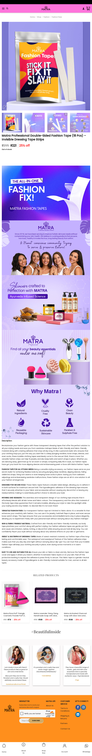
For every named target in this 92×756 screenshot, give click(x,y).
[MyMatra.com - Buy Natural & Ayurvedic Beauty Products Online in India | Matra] (46, 8)
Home (32, 17)
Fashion (47, 17)
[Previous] (6, 66)
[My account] (83, 8)
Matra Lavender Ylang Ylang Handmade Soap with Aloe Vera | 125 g (46, 614)
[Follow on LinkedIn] (77, 714)
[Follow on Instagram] (83, 707)
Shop (39, 17)
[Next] (85, 66)
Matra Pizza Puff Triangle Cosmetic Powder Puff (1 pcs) (14, 614)
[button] (3, 8)
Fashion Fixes (57, 17)
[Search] (7, 8)
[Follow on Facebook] (77, 707)
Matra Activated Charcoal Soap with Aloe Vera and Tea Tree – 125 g (75, 614)
